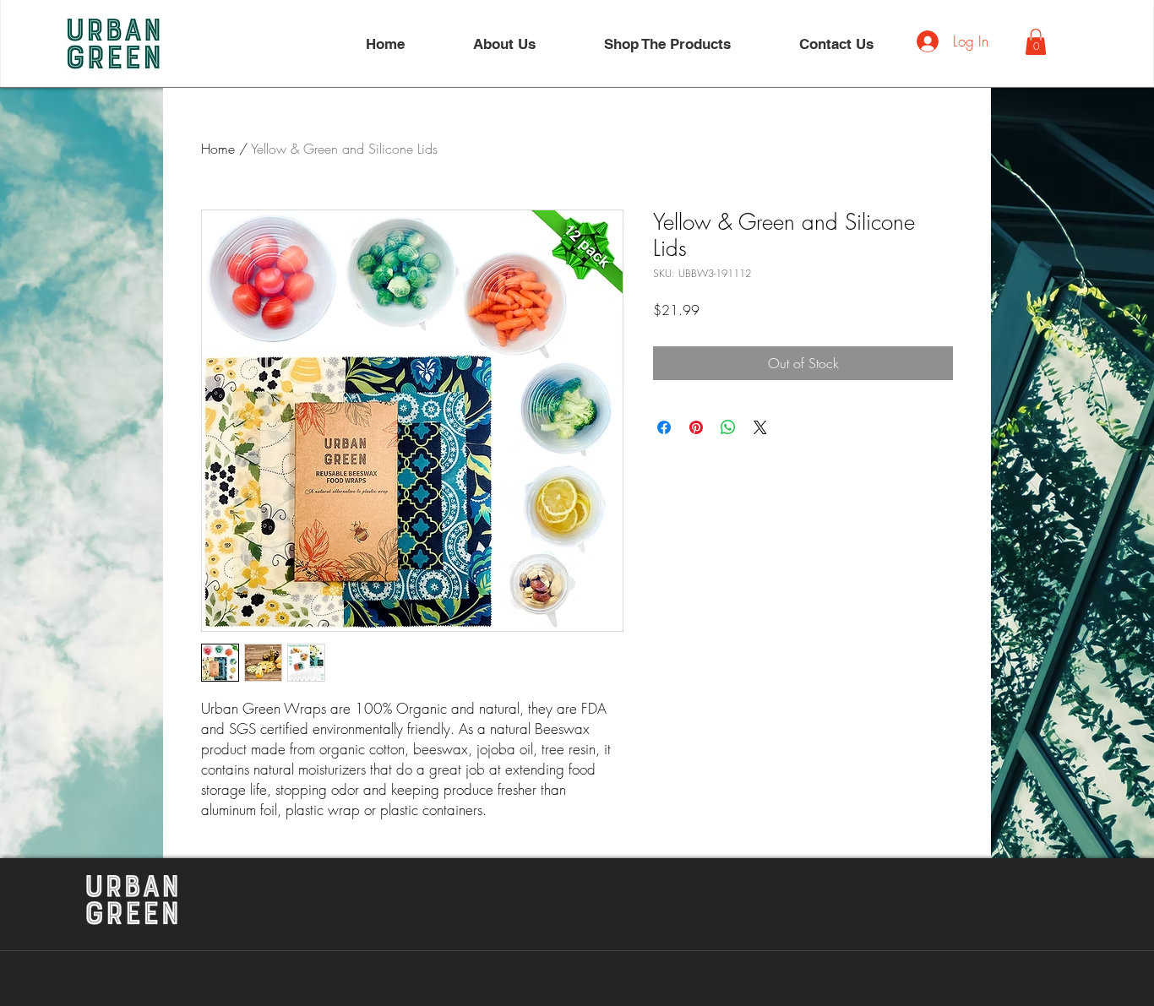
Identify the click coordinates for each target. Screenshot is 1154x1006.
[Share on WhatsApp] (728, 427)
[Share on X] (760, 427)
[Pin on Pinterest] (696, 427)
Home (218, 148)
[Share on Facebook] (664, 427)
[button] (1036, 42)
